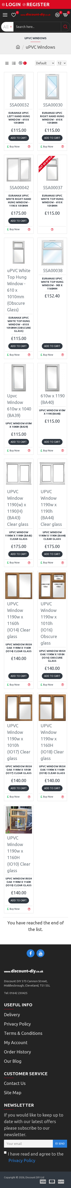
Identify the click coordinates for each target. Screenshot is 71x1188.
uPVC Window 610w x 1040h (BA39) (19, 425)
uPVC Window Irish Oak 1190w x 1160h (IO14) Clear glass (19, 647)
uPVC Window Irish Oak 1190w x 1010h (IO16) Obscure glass (52, 656)
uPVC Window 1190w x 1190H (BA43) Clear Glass (18, 535)
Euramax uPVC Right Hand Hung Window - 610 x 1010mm (52, 117)
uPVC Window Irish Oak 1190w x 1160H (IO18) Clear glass (52, 769)
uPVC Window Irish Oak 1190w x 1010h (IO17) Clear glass (19, 769)
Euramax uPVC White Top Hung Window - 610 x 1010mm (52, 200)
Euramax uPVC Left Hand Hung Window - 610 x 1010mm (18, 117)
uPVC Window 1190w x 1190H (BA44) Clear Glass (52, 535)
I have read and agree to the (36, 1157)
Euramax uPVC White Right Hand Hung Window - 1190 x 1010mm (18, 200)
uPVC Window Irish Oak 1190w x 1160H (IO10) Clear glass (19, 882)
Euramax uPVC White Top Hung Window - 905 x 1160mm (52, 283)
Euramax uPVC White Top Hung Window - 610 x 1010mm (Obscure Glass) (19, 324)
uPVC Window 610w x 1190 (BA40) (52, 412)
